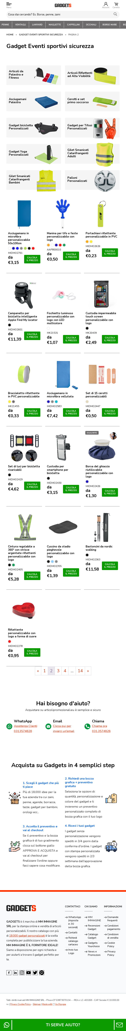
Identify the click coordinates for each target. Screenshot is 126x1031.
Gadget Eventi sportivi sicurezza (41, 34)
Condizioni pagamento (113, 927)
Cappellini (73, 24)
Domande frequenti (112, 918)
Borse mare (110, 24)
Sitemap (37, 1004)
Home (9, 34)
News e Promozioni (94, 953)
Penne (5, 24)
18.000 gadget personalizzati (27, 936)
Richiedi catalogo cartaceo (73, 941)
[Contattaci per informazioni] (6, 1025)
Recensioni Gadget (94, 927)
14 (80, 671)
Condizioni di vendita (112, 936)
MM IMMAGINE (94, 918)
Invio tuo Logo (73, 951)
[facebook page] (8, 972)
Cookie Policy (111, 944)
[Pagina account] (106, 4)
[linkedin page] (15, 972)
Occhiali (91, 24)
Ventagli (20, 24)
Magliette (55, 24)
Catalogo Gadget (93, 936)
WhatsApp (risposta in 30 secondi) (74, 922)
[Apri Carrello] (116, 4)
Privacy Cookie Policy (20, 1004)
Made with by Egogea (54, 1004)
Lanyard (37, 24)
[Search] (115, 14)
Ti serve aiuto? (63, 1025)
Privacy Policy (111, 953)
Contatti (72, 932)
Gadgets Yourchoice (94, 944)
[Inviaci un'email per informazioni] (119, 1025)
